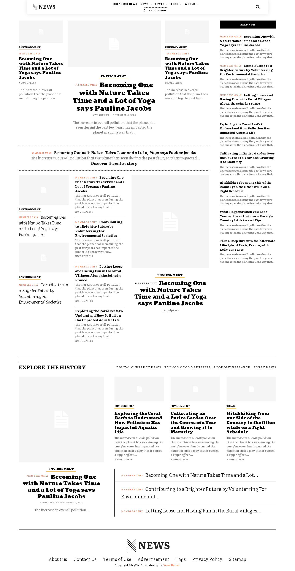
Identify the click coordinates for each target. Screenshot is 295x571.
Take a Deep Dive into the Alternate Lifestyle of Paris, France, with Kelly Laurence (247, 245)
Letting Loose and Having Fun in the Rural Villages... (203, 510)
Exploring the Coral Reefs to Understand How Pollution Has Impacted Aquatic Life (99, 315)
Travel (231, 405)
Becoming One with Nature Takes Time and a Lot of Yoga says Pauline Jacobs (41, 68)
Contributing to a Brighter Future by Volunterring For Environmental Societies (43, 293)
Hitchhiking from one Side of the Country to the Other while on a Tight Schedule (245, 186)
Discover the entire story (114, 163)
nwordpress (27, 82)
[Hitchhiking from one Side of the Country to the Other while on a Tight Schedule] (251, 389)
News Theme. (171, 565)
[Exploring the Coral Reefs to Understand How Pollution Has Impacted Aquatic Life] (139, 389)
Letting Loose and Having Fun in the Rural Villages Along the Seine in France (98, 273)
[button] (257, 6)
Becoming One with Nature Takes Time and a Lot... (202, 474)
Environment (30, 47)
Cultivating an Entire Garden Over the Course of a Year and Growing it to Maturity (247, 157)
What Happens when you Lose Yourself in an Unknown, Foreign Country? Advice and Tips (246, 215)
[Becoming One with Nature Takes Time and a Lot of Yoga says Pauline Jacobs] (41, 32)
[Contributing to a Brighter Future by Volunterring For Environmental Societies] (44, 258)
